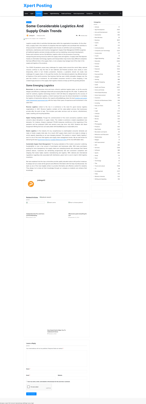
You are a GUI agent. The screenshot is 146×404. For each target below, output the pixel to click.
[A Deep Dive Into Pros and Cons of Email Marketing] (35, 207)
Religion (97, 139)
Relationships (98, 137)
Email (28, 375)
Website (60, 375)
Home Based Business (101, 92)
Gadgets (97, 76)
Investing (97, 103)
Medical (97, 116)
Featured (97, 69)
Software (97, 150)
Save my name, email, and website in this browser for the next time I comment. (49, 381)
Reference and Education (102, 134)
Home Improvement (79, 13)
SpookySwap (18, 403)
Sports (96, 152)
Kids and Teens (99, 105)
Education (97, 61)
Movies (97, 118)
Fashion (46, 13)
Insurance (97, 97)
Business (38, 13)
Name (28, 369)
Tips (96, 163)
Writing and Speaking (100, 179)
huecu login (31, 403)
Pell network (12, 403)
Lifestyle (97, 113)
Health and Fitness (66, 13)
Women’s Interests (100, 176)
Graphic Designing (100, 82)
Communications (99, 48)
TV (95, 168)
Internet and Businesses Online (103, 100)
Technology (98, 160)
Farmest (97, 63)
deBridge (25, 403)
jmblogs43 (32, 35)
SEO (96, 145)
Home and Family (99, 90)
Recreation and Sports (101, 132)
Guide (96, 84)
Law (96, 108)
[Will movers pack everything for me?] (77, 207)
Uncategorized (99, 171)
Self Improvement (100, 142)
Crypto (97, 55)
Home (26, 13)
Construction (98, 53)
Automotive (98, 35)
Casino (97, 42)
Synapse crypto (4, 403)
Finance (97, 71)
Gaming (97, 79)
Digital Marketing (54, 13)
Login (31, 13)
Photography (98, 124)
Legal (96, 111)
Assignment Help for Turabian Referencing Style (52, 139)
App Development (100, 29)
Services (97, 147)
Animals (97, 27)
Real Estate (98, 129)
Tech (96, 158)
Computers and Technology (102, 50)
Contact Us (90, 13)
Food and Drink (99, 74)
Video (96, 173)
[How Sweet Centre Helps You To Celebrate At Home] (56, 265)
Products (97, 126)
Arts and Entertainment (101, 32)
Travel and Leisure (100, 166)
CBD (96, 45)
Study (96, 155)
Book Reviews (98, 37)
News (96, 121)
